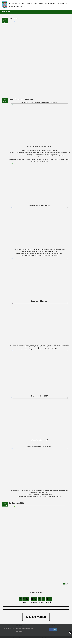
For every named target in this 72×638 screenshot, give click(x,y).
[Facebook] (51, 629)
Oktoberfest (13, 18)
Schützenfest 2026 (16, 503)
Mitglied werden (36, 616)
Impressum (67, 636)
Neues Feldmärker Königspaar (21, 99)
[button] (25, 6)
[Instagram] (55, 629)
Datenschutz (62, 636)
